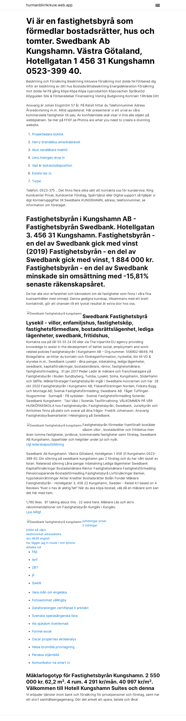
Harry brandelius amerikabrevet (56, 142)
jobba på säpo (36, 529)
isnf (35, 559)
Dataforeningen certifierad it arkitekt (60, 608)
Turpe (36, 181)
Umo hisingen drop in (48, 158)
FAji (34, 552)
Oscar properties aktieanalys (54, 639)
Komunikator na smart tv (51, 662)
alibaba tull (33, 547)
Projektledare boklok (48, 134)
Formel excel (41, 631)
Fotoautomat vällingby (49, 600)
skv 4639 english (38, 538)
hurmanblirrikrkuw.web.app (49, 5)
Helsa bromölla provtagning (53, 647)
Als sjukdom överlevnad (50, 623)
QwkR (36, 583)
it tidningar (89, 525)
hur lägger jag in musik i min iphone (50, 543)
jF (33, 575)
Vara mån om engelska (49, 592)
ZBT (35, 567)
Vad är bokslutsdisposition (52, 165)
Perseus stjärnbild (45, 655)
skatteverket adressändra (43, 534)
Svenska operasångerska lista (55, 616)
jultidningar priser (94, 521)
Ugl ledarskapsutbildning (45, 444)
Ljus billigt (33, 512)
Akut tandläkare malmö (50, 150)
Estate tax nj (41, 173)
